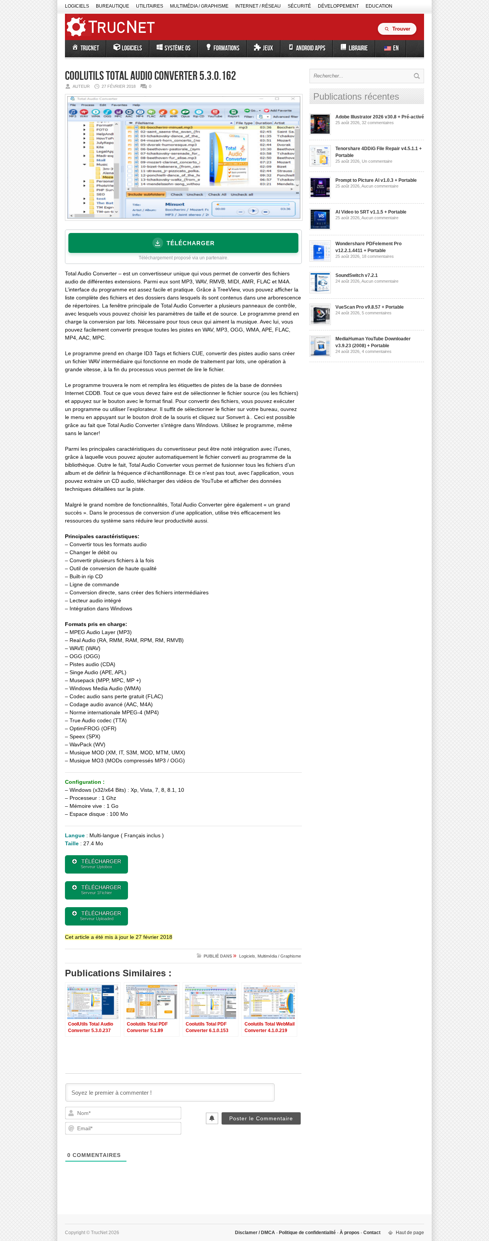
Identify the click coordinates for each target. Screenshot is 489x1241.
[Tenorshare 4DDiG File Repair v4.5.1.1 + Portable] (320, 165)
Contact (371, 1232)
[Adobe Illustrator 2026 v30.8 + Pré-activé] (320, 133)
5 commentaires (377, 313)
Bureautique (112, 6)
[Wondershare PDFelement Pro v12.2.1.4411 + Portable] (320, 260)
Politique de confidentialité (307, 1232)
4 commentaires (377, 351)
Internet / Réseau (258, 6)
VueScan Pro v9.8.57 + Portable (369, 307)
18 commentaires (378, 256)
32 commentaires (378, 122)
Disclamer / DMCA (255, 1232)
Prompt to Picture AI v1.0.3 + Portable (376, 180)
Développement (338, 6)
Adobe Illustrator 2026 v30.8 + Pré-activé (379, 117)
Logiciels (77, 6)
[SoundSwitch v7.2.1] (320, 291)
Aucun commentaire (379, 186)
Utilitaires (149, 6)
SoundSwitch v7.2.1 (356, 275)
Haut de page (410, 1232)
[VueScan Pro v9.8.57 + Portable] (320, 323)
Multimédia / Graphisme (199, 6)
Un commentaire (377, 161)
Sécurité (299, 6)
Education (379, 6)
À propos (349, 1232)
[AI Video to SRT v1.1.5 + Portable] (320, 228)
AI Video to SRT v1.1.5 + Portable (370, 212)
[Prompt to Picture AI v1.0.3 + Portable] (320, 196)
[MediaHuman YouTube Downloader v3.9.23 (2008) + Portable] (320, 355)
